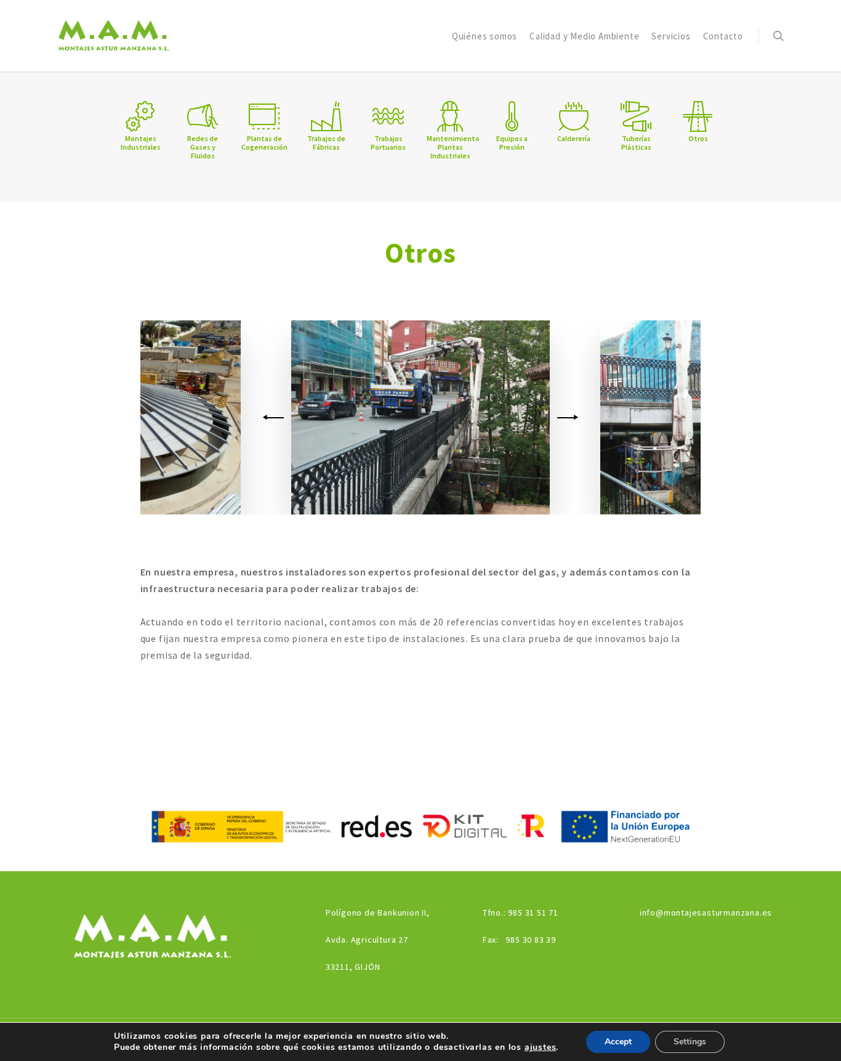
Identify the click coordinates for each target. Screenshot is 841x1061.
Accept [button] (618, 1041)
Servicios (670, 36)
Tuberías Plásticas (636, 143)
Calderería (573, 138)
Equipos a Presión (512, 143)
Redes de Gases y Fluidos (202, 147)
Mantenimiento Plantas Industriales (453, 147)
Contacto (723, 36)
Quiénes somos (484, 36)
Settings (690, 1041)
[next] (565, 418)
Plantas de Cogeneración (264, 143)
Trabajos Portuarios (388, 143)
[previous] (275, 418)
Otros (698, 138)
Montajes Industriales (141, 143)
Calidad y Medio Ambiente (584, 36)
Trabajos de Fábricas (326, 143)
